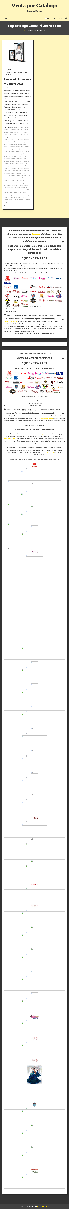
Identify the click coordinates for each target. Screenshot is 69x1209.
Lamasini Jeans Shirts (10, 192)
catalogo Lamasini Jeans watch (13, 175)
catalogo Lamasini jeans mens (13, 161)
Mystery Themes (43, 1206)
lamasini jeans (8, 188)
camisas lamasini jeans (16, 127)
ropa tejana (17, 197)
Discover (7, 206)
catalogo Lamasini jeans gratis (17, 149)
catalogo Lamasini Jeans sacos (13, 166)
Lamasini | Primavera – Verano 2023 (17, 81)
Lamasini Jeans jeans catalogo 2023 (19, 190)
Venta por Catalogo (34, 5)
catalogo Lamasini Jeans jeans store (15, 159)
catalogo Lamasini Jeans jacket (13, 151)
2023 (5, 72)
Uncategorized (23, 72)
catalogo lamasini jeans (15, 137)
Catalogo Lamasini (13, 72)
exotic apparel (24, 185)
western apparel (18, 200)
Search (62, 18)
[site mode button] (47, 18)
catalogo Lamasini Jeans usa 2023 (14, 173)
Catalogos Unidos (10, 439)
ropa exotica (14, 195)
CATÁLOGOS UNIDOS (47, 452)
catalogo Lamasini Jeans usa (21, 171)
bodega (36, 234)
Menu (6, 18)
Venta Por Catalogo (10, 75)
